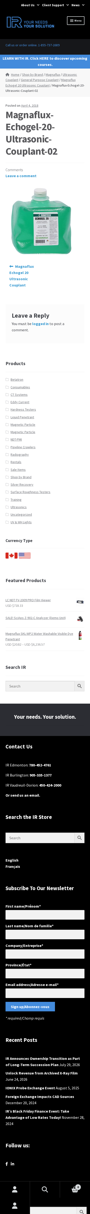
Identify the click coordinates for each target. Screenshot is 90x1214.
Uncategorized (21, 514)
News (76, 5)
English (12, 860)
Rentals (16, 462)
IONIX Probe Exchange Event (30, 1088)
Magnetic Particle (23, 424)
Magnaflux (53, 74)
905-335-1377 (41, 775)
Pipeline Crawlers (23, 447)
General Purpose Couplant (40, 80)
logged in (40, 323)
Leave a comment (21, 175)
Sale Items (18, 469)
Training (16, 499)
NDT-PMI (16, 439)
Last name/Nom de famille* (30, 925)
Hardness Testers (23, 409)
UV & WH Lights (21, 522)
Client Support (53, 5)
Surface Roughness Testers (30, 492)
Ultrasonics (19, 507)
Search (45, 1189)
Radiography (20, 454)
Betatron (17, 379)
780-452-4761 (40, 765)
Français (13, 866)
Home (15, 74)
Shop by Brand (32, 74)
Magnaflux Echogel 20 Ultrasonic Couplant (21, 275)
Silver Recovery (22, 484)
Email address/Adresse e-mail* (32, 984)
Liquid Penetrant (22, 417)
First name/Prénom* (23, 906)
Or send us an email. (23, 795)
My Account (15, 1206)
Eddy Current (20, 402)
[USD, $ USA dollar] (25, 557)
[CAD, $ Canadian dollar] (12, 557)
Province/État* (18, 965)
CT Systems (19, 394)
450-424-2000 (50, 785)
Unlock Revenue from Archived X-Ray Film (42, 1073)
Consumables (20, 387)
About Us (28, 5)
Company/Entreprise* (24, 945)
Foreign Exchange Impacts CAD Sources (40, 1096)
